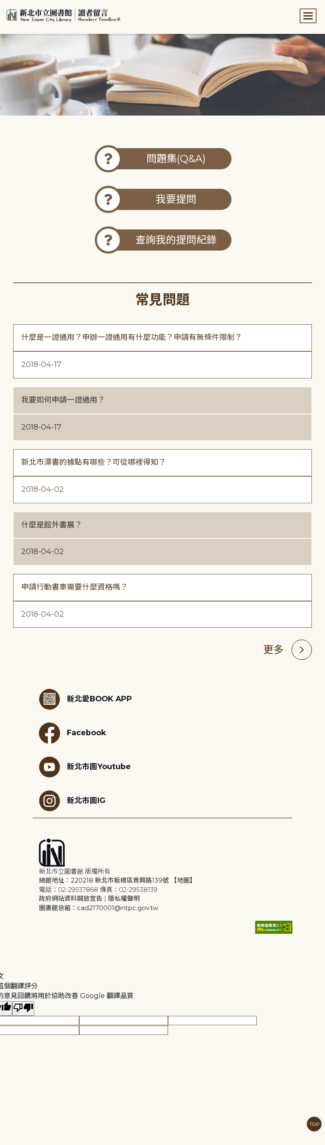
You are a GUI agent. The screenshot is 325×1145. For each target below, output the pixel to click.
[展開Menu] (308, 15)
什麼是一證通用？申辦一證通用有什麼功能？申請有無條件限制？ (131, 337)
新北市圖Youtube (99, 766)
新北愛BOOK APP (99, 698)
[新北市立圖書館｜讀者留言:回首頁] (63, 14)
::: (4, 6)
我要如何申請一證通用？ (63, 400)
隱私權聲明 (124, 898)
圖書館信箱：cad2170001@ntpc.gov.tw (98, 908)
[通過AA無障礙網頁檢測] (273, 927)
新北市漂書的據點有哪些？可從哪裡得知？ (93, 462)
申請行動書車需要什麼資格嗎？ (74, 587)
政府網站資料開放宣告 (70, 898)
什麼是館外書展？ (51, 525)
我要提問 (176, 199)
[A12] (162, 75)
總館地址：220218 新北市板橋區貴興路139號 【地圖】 (117, 880)
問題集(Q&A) (176, 158)
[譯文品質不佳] (23, 1008)
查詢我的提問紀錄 (176, 240)
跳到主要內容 (21, 6)
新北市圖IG (86, 800)
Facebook (86, 732)
